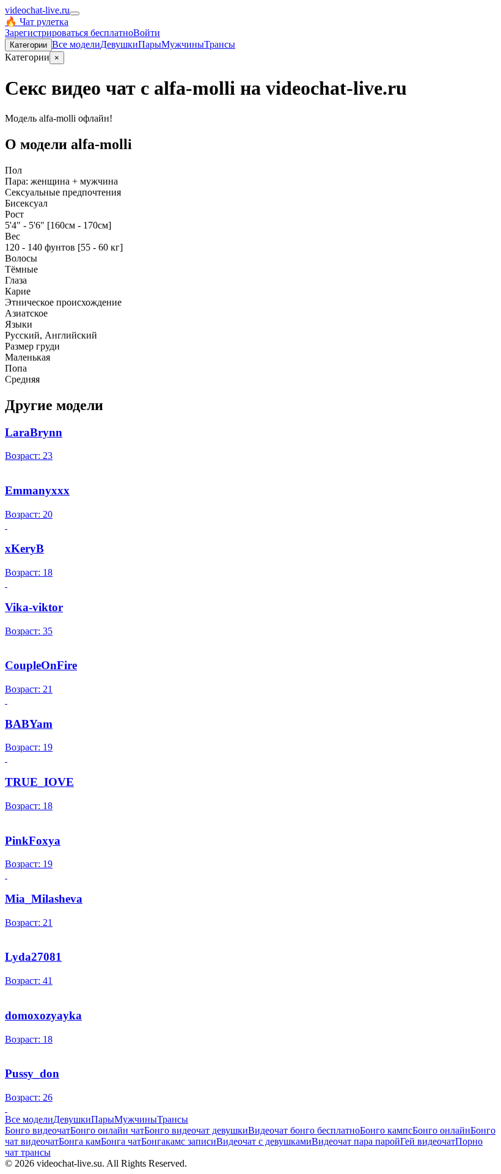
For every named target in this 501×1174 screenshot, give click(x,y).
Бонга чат (121, 1141)
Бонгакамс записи (178, 1141)
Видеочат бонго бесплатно (304, 1130)
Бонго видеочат (37, 1130)
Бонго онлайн (441, 1130)
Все (76, 44)
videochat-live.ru (37, 10)
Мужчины (182, 44)
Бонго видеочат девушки (196, 1130)
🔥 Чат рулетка (36, 22)
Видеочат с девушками (264, 1141)
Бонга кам (80, 1141)
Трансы (219, 44)
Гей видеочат (427, 1141)
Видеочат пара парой (356, 1141)
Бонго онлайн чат (107, 1130)
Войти (146, 33)
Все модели (29, 1119)
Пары (149, 44)
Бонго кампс (386, 1130)
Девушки (119, 44)
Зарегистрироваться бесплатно (69, 33)
